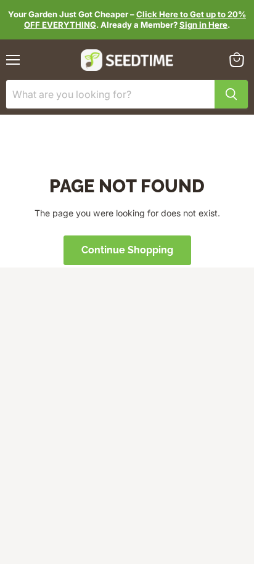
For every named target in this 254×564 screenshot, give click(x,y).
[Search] (231, 94)
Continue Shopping (127, 250)
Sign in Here (203, 25)
